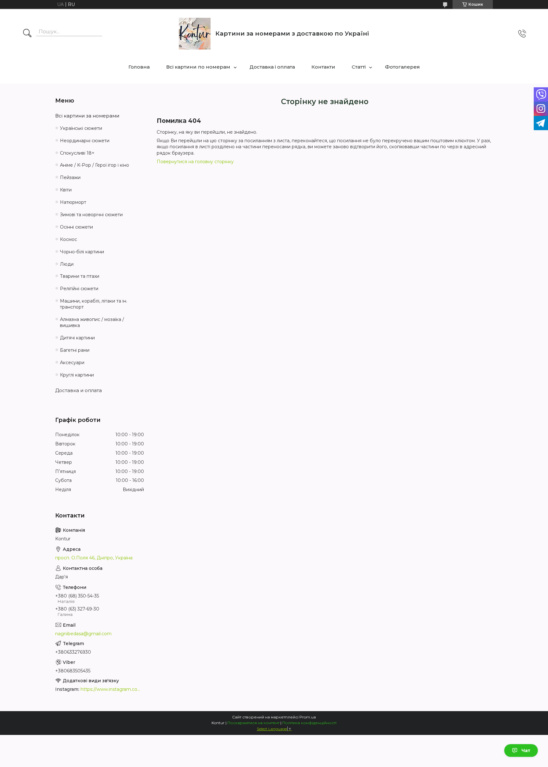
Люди (67, 264)
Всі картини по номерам (198, 67)
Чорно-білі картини (82, 252)
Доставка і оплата (272, 67)
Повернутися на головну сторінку (195, 161)
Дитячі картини (77, 338)
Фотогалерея (402, 67)
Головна (139, 67)
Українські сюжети (81, 128)
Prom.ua (307, 717)
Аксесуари (72, 362)
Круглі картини (77, 375)
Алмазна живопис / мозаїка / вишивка (92, 322)
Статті (359, 67)
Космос (68, 239)
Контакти (323, 67)
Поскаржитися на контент (253, 722)
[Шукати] (27, 34)
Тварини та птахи (79, 276)
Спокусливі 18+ (77, 153)
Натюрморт (73, 202)
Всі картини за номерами (87, 116)
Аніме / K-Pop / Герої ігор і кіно (94, 165)
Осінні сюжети (76, 227)
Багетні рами (74, 350)
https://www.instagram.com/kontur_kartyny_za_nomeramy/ (112, 689)
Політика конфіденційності (309, 722)
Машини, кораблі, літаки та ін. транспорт (93, 304)
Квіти (66, 190)
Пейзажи (70, 177)
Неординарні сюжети (84, 140)
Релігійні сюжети (79, 288)
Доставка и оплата (78, 390)
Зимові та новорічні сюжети (91, 214)
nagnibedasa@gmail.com (83, 634)
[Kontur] (195, 34)
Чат (525, 750)
